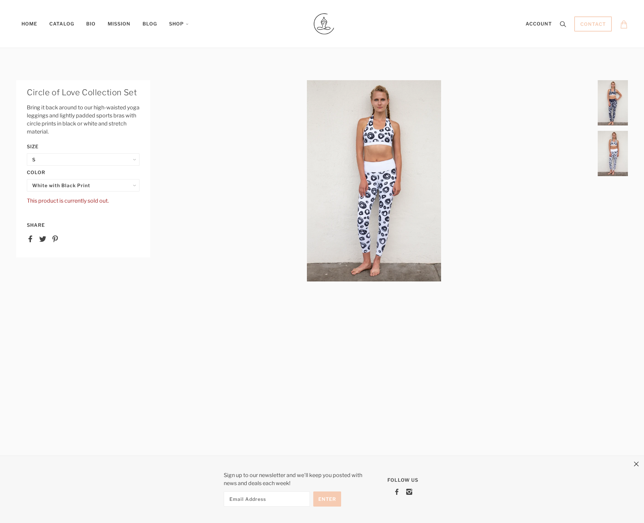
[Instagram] (409, 491)
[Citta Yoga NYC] (324, 23)
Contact (593, 24)
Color (36, 172)
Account (539, 24)
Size (33, 146)
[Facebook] (396, 491)
